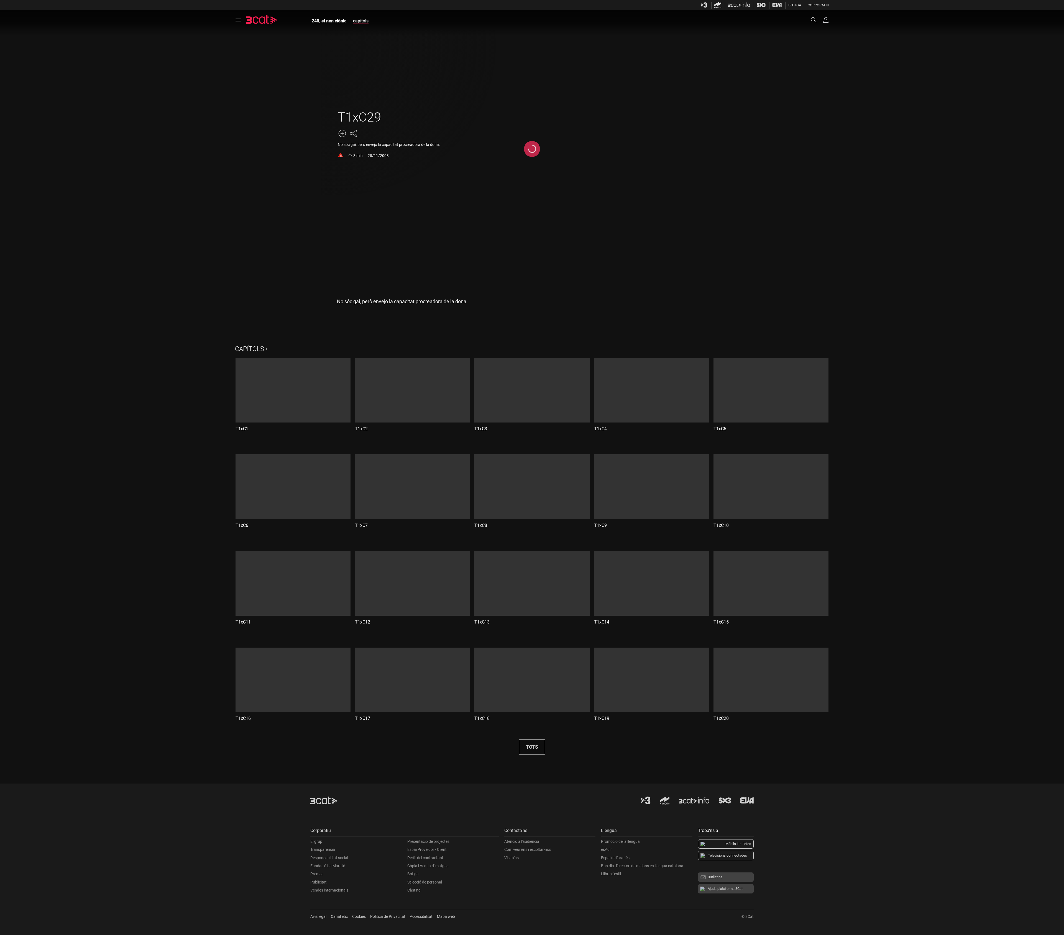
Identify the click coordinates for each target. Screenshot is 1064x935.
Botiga (794, 5)
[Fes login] (825, 20)
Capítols (249, 349)
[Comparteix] (353, 133)
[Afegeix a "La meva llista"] (342, 133)
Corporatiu (818, 5)
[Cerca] (816, 20)
